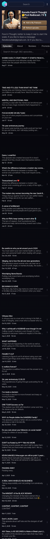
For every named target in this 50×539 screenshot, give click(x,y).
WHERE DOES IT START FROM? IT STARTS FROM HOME (23, 58)
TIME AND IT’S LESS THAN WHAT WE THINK (20, 88)
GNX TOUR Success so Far (12, 405)
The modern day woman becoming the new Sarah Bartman (23, 193)
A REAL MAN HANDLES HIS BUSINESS (17, 481)
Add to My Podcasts (33, 23)
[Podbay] (4, 6)
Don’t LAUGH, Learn (10, 519)
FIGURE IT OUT (8, 354)
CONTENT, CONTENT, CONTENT (15, 506)
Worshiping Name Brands (12, 274)
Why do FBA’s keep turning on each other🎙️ (19, 219)
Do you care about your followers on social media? (21, 430)
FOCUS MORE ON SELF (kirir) (13, 113)
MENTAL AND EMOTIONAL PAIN (15, 100)
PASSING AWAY (8, 468)
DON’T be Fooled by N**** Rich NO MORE (18, 443)
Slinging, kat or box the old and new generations (21, 261)
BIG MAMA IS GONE (10, 286)
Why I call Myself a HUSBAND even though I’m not (21, 329)
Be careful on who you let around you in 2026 (19, 248)
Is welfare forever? (9, 367)
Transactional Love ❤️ (10, 180)
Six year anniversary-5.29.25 (13, 379)
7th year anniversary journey (13, 126)
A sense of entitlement (10, 206)
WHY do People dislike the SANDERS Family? (19, 417)
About (20, 46)
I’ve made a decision (10, 392)
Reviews (32, 46)
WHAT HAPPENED (9, 341)
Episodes (7, 46)
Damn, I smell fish (9, 155)
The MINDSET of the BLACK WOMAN (17, 493)
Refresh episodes (32, 28)
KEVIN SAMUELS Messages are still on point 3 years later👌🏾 (23, 455)
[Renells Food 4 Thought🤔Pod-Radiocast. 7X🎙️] (11, 20)
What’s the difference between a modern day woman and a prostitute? (23, 168)
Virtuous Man (7, 316)
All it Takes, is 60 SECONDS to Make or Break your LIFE (23, 531)
